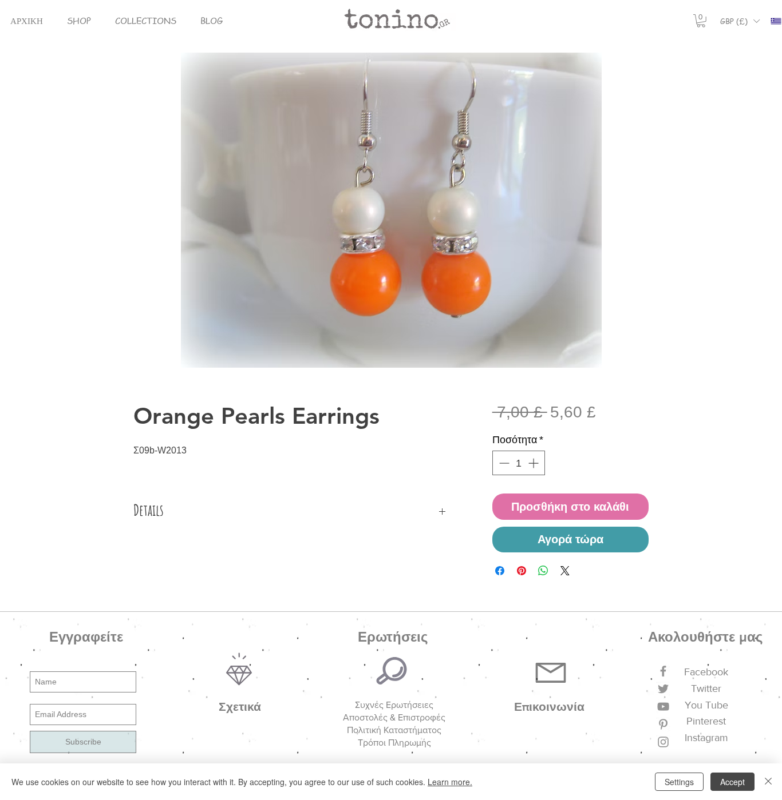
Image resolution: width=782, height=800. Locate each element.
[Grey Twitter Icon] (663, 689)
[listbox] (740, 21)
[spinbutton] (519, 463)
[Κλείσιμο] (768, 782)
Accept (732, 781)
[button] (79, 20)
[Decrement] (503, 463)
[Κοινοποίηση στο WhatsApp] (543, 571)
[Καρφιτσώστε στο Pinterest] (521, 571)
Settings (679, 781)
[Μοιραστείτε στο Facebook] (500, 571)
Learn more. (450, 781)
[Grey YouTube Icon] (663, 706)
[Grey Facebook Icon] (663, 671)
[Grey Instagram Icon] (663, 742)
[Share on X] (565, 571)
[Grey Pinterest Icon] (663, 724)
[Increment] (534, 463)
